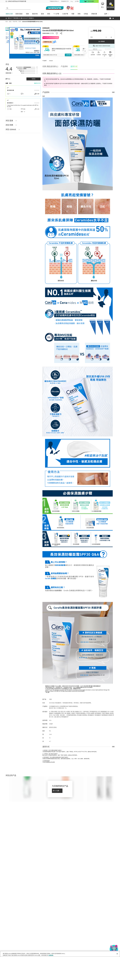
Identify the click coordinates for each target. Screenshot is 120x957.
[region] (60, 954)
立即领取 (68, 55)
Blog (72, 1)
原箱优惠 (94, 14)
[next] (85, 51)
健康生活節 (9, 14)
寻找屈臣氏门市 (65, 1)
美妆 (48, 14)
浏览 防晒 (9, 125)
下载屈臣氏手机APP (54, 1)
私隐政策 (51, 955)
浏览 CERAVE (11, 129)
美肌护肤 (35, 14)
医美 (42, 14)
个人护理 (56, 14)
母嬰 (72, 14)
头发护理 (65, 14)
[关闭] (117, 954)
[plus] (111, 37)
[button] (110, 5)
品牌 (105, 14)
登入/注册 (56, 790)
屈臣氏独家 (18, 14)
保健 (27, 14)
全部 (7, 83)
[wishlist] (57, 33)
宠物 (79, 14)
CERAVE (46, 28)
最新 (10, 83)
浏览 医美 (9, 121)
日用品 (86, 14)
